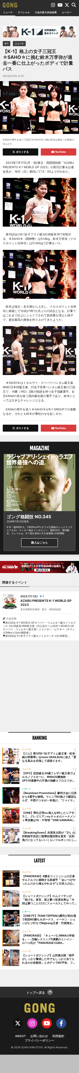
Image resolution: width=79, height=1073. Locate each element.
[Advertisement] (39, 686)
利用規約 (58, 1036)
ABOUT (20, 1036)
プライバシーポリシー (39, 1040)
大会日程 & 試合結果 (46, 12)
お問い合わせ (39, 1036)
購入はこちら (39, 542)
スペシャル (24, 12)
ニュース (8, 12)
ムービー (66, 12)
